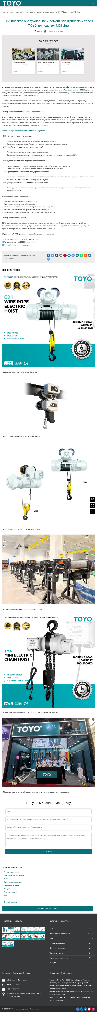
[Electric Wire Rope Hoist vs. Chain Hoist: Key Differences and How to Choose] (48, 431)
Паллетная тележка (11, 885)
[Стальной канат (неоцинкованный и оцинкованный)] (36, 932)
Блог (11, 12)
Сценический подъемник (13, 882)
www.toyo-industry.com (22, 245)
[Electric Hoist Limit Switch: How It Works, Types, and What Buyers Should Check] (48, 524)
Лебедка (7, 889)
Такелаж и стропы (10, 892)
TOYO (10, 1009)
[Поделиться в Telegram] (48, 259)
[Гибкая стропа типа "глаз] (30, 939)
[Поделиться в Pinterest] (65, 255)
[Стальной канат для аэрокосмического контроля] (24, 932)
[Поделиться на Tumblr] (56, 255)
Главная (5, 12)
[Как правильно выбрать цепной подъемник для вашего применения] (11, 932)
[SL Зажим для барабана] (42, 932)
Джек (6, 879)
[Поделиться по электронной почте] (61, 255)
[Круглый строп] (5, 939)
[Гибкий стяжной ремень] (24, 939)
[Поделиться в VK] (89, 255)
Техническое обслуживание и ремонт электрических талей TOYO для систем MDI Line (47, 12)
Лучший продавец (10, 902)
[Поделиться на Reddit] (73, 255)
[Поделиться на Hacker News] (85, 255)
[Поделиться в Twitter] (52, 255)
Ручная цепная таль (11, 872)
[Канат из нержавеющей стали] (30, 932)
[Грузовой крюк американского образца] (42, 939)
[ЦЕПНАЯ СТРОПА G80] (17, 939)
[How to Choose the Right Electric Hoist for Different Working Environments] (48, 604)
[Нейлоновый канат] (11, 939)
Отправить (48, 851)
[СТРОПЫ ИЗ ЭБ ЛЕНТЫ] (36, 939)
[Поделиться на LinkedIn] (69, 255)
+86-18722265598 (14, 984)
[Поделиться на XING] (77, 255)
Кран (5, 899)
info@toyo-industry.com (17, 980)
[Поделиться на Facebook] (48, 255)
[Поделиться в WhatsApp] (81, 255)
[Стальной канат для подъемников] (17, 932)
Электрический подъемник (14, 875)
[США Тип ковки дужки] (5, 946)
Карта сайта (34, 1009)
